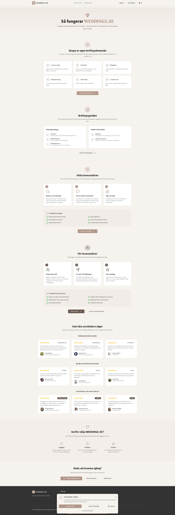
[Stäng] (116, 497)
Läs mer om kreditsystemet (96, 311)
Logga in (121, 3)
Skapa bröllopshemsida (86, 93)
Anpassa (112, 506)
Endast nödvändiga (94, 506)
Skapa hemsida (78, 3)
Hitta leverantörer (92, 478)
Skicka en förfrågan (86, 231)
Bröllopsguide (88, 3)
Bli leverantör (74, 311)
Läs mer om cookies (87, 511)
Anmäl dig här (131, 3)
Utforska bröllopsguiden (86, 153)
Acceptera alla (70, 506)
